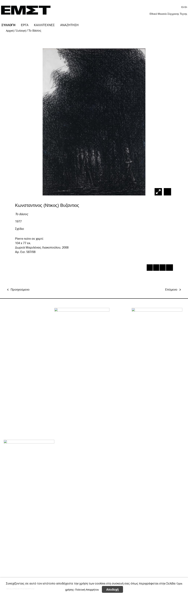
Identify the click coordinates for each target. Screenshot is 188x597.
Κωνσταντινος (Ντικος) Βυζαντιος (47, 205)
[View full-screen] (158, 191)
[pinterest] (162, 268)
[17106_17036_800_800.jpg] (167, 192)
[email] (169, 268)
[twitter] (156, 268)
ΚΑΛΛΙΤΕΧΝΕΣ (44, 25)
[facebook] (149, 268)
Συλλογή (21, 30)
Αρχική (10, 30)
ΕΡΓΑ (24, 25)
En (186, 7)
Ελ (183, 7)
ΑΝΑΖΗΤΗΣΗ (69, 25)
